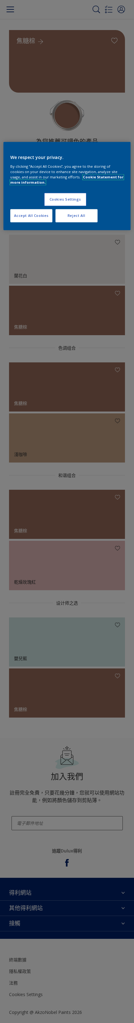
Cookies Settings (65, 199)
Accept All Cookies (31, 215)
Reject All (76, 215)
